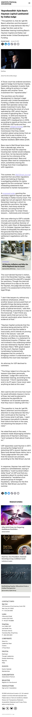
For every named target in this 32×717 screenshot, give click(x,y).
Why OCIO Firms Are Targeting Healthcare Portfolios (13, 528)
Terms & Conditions (17, 698)
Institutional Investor (7, 561)
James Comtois (6, 531)
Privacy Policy (23, 702)
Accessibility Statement (9, 702)
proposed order (9, 193)
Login (13, 714)
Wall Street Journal (22, 175)
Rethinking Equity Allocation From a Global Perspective (15, 587)
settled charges (16, 127)
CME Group (12, 268)
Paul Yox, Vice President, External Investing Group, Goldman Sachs (14, 558)
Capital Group (12, 590)
